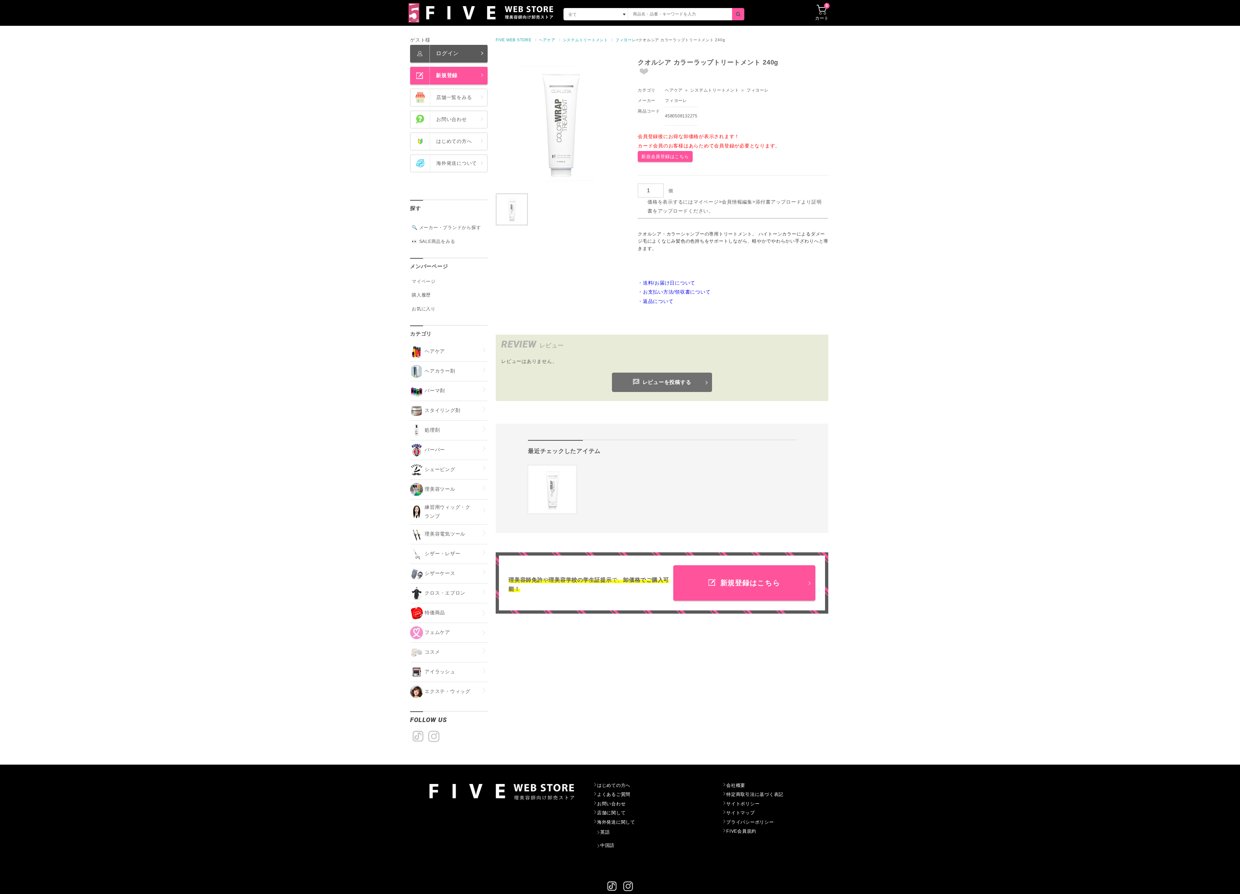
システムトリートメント (714, 90)
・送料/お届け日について (666, 283)
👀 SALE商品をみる (433, 241)
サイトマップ (740, 812)
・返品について (655, 301)
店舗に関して (611, 812)
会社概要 (735, 785)
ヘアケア (674, 90)
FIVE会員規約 (741, 831)
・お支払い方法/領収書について (674, 292)
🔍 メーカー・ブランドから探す (446, 227)
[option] (560, 122)
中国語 (607, 845)
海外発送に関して (616, 822)
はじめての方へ (613, 785)
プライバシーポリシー (750, 822)
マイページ (424, 281)
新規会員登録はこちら (665, 156)
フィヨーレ (758, 90)
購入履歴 (421, 294)
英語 (605, 832)
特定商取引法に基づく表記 (754, 794)
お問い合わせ (611, 803)
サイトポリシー (743, 803)
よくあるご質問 (613, 794)
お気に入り (424, 308)
